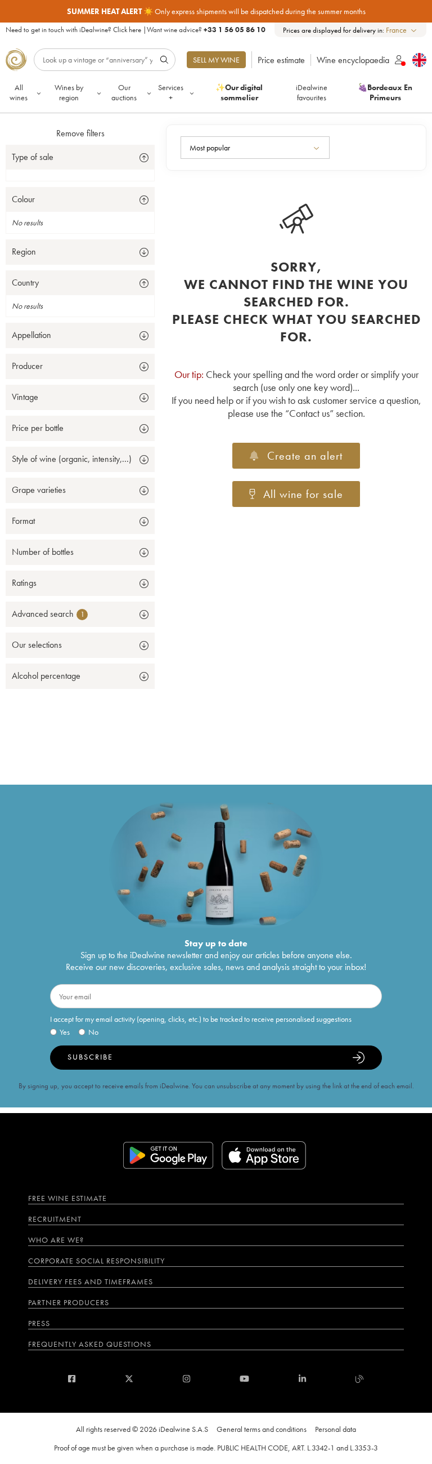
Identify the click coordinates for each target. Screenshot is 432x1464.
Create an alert (305, 455)
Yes (65, 1032)
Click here (127, 29)
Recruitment (55, 1219)
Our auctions (124, 92)
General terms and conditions (262, 1429)
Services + (170, 92)
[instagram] (186, 1379)
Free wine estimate (67, 1198)
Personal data (335, 1429)
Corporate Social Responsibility (96, 1261)
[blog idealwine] (360, 1379)
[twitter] (129, 1379)
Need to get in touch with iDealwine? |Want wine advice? (136, 29)
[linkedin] (302, 1379)
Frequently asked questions (89, 1344)
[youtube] (244, 1379)
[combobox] (402, 30)
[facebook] (71, 1379)
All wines (19, 92)
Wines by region (69, 92)
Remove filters (80, 133)
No (93, 1032)
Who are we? (56, 1240)
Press (39, 1323)
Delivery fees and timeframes (90, 1281)
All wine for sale (303, 494)
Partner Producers (68, 1302)
